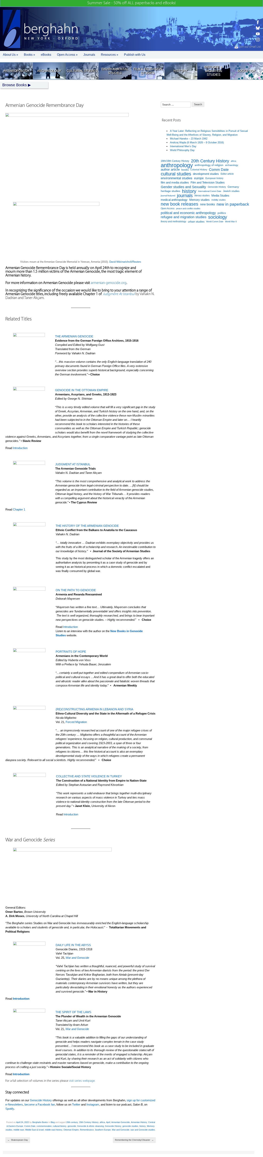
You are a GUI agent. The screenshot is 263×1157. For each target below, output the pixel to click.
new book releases (179, 204)
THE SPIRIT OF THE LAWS (73, 1012)
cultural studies (176, 174)
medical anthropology (174, 199)
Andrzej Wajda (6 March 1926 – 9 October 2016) (197, 142)
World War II (231, 221)
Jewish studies (231, 191)
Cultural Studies (82, 70)
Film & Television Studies (147, 71)
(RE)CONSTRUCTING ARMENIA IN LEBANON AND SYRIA (94, 709)
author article (170, 169)
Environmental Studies (114, 71)
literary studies (202, 195)
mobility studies (218, 200)
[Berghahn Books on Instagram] (258, 39)
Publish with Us (134, 54)
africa (102, 1122)
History (181, 70)
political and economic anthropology (188, 213)
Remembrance (87, 1130)
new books (207, 204)
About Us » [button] (10, 54)
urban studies (196, 221)
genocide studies (130, 1126)
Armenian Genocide (120, 1122)
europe (199, 178)
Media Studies (220, 195)
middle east (18, 1130)
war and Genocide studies (143, 1130)
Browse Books (14, 85)
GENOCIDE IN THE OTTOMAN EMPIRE (81, 390)
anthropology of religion (209, 165)
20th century (72, 1122)
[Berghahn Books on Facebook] (258, 22)
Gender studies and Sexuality (183, 187)
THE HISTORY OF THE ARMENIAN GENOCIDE (87, 525)
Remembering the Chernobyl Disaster (134, 1140)
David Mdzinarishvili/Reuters (125, 261)
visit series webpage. (82, 1080)
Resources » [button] (109, 54)
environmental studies (176, 178)
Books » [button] (29, 54)
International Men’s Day (183, 146)
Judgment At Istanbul (119, 294)
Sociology (246, 70)
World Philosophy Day (182, 150)
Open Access (167, 208)
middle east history (53, 1130)
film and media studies (175, 182)
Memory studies (199, 199)
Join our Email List (249, 46)
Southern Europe (103, 1130)
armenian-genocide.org (108, 283)
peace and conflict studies (188, 208)
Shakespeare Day (18, 1140)
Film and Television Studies (208, 182)
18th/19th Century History (175, 160)
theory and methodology (173, 221)
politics (222, 212)
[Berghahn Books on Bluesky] (258, 28)
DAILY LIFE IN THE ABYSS (73, 945)
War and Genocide (120, 1130)
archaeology (231, 165)
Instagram (92, 1104)
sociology (217, 217)
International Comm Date (209, 191)
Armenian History (139, 1122)
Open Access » (67, 54)
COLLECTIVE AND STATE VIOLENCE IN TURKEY (89, 776)
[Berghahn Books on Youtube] (258, 34)
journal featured (168, 195)
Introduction (20, 448)
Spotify (9, 1108)
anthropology (177, 165)
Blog (53, 1122)
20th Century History (89, 1122)
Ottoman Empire (71, 1130)
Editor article (227, 174)
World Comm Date (214, 221)
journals (185, 195)
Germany (233, 186)
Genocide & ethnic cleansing (90, 1126)
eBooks (46, 54)
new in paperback (233, 204)
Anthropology (16, 70)
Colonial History (198, 169)
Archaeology (49, 70)
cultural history (59, 1126)
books (185, 169)
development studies (206, 173)
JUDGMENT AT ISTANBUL (72, 464)
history (142, 1126)
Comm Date (29, 1126)
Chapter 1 (19, 509)
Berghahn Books (40, 1122)
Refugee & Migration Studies (213, 71)
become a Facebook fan (39, 1104)
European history (214, 178)
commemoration (44, 1126)
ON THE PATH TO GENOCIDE (76, 590)
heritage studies (170, 191)
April (108, 1122)
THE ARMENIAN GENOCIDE (74, 336)
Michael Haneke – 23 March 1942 (188, 138)
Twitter (76, 1104)
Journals (89, 54)
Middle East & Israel (34, 1130)
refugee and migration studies (183, 217)
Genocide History (41, 1100)
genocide (72, 1126)
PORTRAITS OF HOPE (71, 651)
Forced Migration (76, 722)
